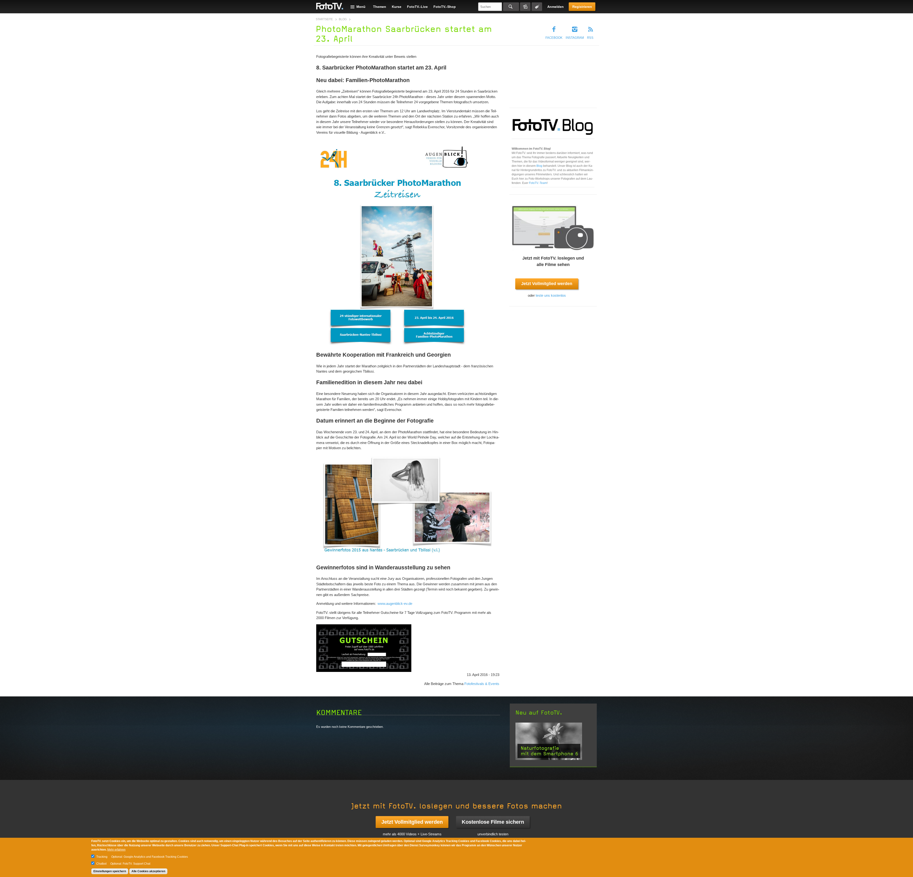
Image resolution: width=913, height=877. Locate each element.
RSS (590, 37)
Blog (343, 19)
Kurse (396, 7)
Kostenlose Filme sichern (493, 822)
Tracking (101, 856)
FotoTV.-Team (538, 183)
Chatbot (101, 863)
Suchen (511, 6)
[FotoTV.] (329, 6)
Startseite (324, 19)
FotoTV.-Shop (444, 7)
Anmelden (555, 7)
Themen (379, 7)
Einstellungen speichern (109, 871)
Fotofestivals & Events (481, 684)
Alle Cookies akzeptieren (148, 871)
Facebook (554, 37)
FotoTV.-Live (417, 7)
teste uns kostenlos (551, 295)
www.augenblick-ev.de (395, 603)
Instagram (575, 37)
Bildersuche (525, 6)
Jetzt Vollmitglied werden (546, 283)
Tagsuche (537, 6)
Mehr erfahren (116, 849)
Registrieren (582, 7)
